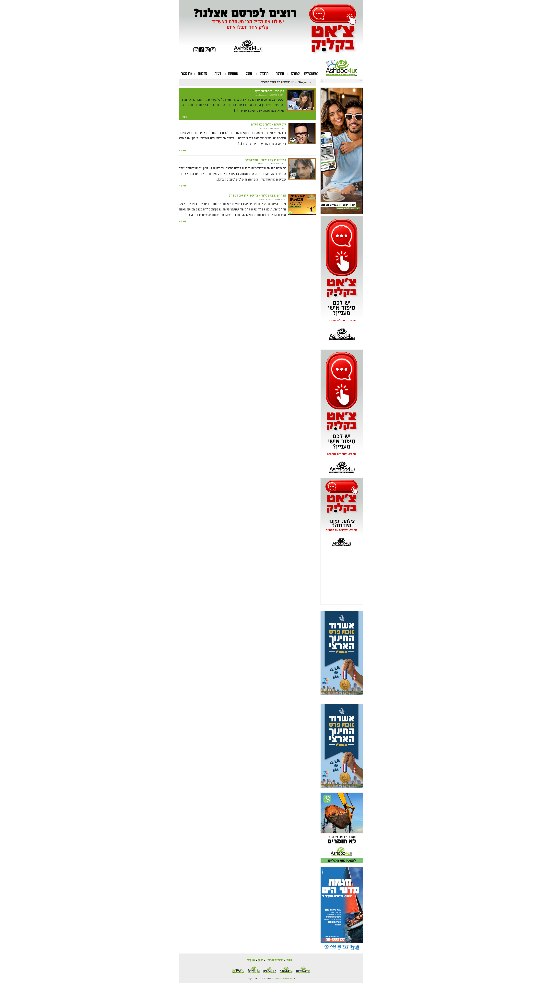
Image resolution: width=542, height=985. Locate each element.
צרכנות (202, 74)
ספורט (295, 74)
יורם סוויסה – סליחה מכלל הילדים (268, 124)
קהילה (280, 74)
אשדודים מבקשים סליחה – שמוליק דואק (265, 160)
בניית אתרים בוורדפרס (283, 979)
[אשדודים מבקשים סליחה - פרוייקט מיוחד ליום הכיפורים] (302, 204)
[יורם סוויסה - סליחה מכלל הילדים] (302, 133)
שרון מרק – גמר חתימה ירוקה (269, 91)
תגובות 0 (262, 128)
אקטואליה (311, 74)
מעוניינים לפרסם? (274, 960)
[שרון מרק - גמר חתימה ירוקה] (301, 100)
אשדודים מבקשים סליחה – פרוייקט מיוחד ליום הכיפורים (257, 195)
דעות (218, 74)
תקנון (260, 960)
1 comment (263, 95)
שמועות (233, 74)
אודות (289, 960)
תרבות (264, 74)
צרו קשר (186, 74)
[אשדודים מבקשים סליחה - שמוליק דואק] (302, 169)
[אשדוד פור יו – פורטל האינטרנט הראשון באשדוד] (344, 67)
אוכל (249, 74)
